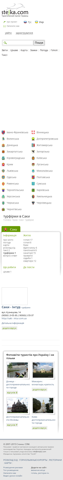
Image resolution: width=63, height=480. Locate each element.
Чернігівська (14, 209)
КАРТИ (8, 462)
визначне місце (38, 470)
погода (7, 242)
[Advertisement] (31, 94)
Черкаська (13, 202)
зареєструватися (24, 32)
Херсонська (13, 196)
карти (6, 244)
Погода (44, 50)
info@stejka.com (39, 451)
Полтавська (43, 177)
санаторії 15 (29, 252)
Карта (24, 50)
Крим (10, 164)
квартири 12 (29, 260)
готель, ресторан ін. (40, 473)
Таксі (4, 54)
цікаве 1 (7, 271)
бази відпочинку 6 (30, 246)
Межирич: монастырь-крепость (43, 383)
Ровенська (13, 183)
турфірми (29, 220)
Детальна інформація (13, 323)
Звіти (5, 50)
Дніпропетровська (47, 138)
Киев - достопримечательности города (43, 419)
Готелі (54, 50)
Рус (30, 22)
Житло (27, 235)
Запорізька (43, 151)
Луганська (42, 164)
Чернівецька (44, 202)
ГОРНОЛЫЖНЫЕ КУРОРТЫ (33, 459)
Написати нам (13, 26)
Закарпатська (15, 151)
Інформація (9, 235)
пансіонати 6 (30, 250)
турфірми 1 (9, 252)
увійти (8, 32)
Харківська (43, 190)
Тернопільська (15, 190)
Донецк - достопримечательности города (18, 384)
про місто (8, 239)
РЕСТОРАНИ (55, 459)
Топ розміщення (10, 470)
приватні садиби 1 (28, 257)
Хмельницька (44, 196)
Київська (42, 157)
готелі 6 (27, 242)
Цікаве (14, 50)
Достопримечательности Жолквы (17, 418)
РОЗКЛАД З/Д (10, 459)
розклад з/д (9, 247)
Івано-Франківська (17, 132)
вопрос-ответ (10, 255)
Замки (33, 50)
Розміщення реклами (13, 467)
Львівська (12, 170)
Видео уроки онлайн (12, 475)
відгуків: (12, 392)
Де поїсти (28, 267)
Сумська (41, 183)
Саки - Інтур (16, 307)
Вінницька (43, 132)
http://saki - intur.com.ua (14, 318)
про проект (12, 21)
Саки (21, 220)
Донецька (12, 145)
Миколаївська (45, 170)
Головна (7, 220)
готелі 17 (27, 239)
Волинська (13, 138)
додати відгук (9, 328)
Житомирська (44, 145)
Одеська (11, 177)
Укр (41, 22)
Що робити (9, 267)
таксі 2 (6, 250)
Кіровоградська (16, 157)
